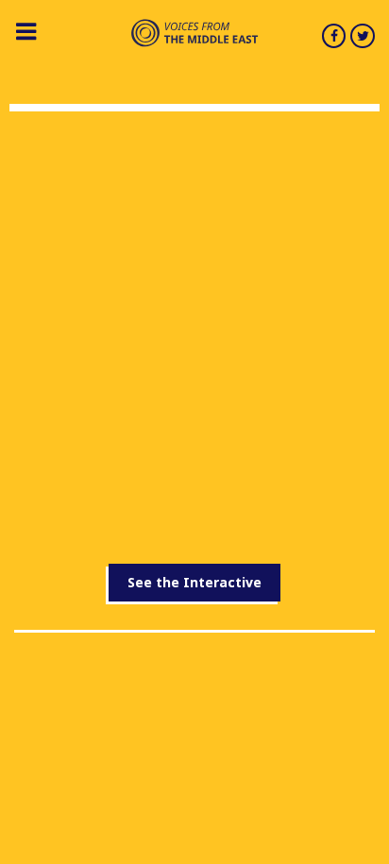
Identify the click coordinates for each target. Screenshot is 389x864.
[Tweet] (362, 36)
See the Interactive (194, 582)
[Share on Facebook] (334, 36)
